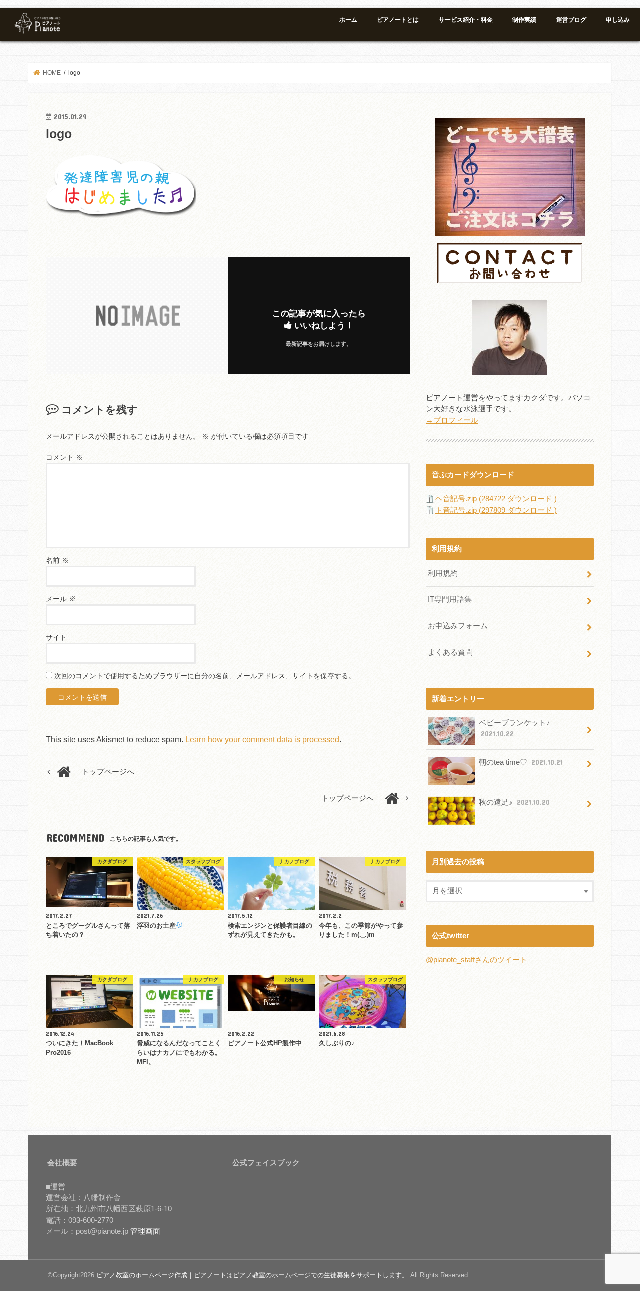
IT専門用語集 (450, 599)
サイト (56, 637)
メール (61, 599)
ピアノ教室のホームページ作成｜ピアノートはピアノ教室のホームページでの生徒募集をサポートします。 (252, 1275)
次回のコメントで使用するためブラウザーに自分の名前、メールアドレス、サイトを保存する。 (205, 676)
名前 (57, 560)
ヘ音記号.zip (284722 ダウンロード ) (496, 499)
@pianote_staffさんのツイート (477, 960)
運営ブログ (571, 19)
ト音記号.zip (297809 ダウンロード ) (496, 510)
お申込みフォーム (458, 626)
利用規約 (443, 573)
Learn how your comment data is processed (263, 739)
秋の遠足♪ (514, 802)
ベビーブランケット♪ (514, 728)
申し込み (618, 19)
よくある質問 (450, 652)
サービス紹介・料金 (466, 19)
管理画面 (145, 1231)
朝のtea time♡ (521, 762)
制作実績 (524, 19)
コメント (64, 457)
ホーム (349, 19)
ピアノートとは (398, 19)
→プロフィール (452, 420)
